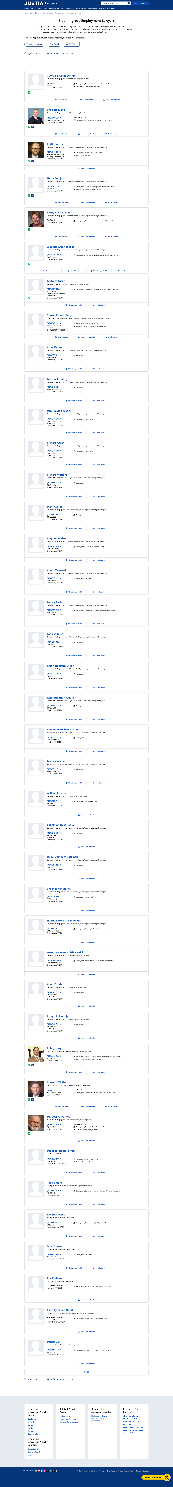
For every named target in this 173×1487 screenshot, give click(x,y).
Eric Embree (54, 1278)
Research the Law (56, 8)
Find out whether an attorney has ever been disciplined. (100, 1418)
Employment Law (48, 13)
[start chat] (167, 1477)
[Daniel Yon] (36, 1348)
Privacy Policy (129, 1471)
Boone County (33, 1449)
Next (86, 1372)
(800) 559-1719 (54, 482)
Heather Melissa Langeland (64, 920)
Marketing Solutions (106, 8)
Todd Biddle (54, 1182)
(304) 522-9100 (54, 1158)
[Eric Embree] (36, 1284)
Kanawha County (34, 1452)
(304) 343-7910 (54, 673)
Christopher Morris (59, 888)
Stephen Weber (56, 538)
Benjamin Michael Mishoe (63, 729)
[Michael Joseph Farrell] (36, 1157)
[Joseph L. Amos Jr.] (36, 1022)
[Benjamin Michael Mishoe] (36, 736)
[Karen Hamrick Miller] (36, 672)
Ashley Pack (54, 602)
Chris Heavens (56, 109)
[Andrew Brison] (36, 287)
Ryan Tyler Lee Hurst (60, 1310)
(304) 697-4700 (54, 1190)
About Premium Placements (134, 1427)
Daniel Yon (54, 1341)
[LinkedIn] (36, 1471)
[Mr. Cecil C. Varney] (36, 1123)
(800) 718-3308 (54, 117)
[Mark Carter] (36, 513)
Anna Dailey (54, 347)
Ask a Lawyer (42, 8)
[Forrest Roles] (36, 640)
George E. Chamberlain (61, 75)
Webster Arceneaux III (61, 246)
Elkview (30, 1431)
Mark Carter (54, 506)
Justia (26, 13)
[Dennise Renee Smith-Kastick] (36, 959)
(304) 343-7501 (54, 387)
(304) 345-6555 (54, 896)
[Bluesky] (50, 1471)
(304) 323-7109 (54, 801)
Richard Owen (55, 442)
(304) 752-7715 (54, 1090)
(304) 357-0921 (54, 641)
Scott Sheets (54, 1246)
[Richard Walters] (36, 481)
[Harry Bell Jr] (36, 185)
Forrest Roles (55, 634)
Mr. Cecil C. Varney (58, 1116)
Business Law (65, 1416)
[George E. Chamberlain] (36, 82)
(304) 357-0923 (54, 355)
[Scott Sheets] (36, 1253)
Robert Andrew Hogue (61, 825)
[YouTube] (39, 1471)
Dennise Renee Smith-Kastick (65, 952)
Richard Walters (57, 474)
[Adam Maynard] (36, 577)
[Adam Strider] (36, 990)
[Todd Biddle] (36, 1189)
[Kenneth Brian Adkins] (36, 704)
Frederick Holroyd (58, 379)
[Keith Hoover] (36, 150)
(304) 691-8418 (54, 1254)
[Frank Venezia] (36, 767)
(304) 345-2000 (54, 254)
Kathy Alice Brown (58, 212)
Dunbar (30, 1425)
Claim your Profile (130, 1424)
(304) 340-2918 (54, 152)
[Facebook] (42, 1471)
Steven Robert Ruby (59, 315)
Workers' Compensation (69, 1422)
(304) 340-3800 (54, 960)
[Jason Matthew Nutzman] (36, 863)
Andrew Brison (56, 281)
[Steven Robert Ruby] (36, 321)
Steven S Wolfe (56, 1082)
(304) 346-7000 (54, 418)
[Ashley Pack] (36, 608)
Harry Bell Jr (54, 178)
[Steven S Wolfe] (36, 1089)
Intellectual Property (68, 1419)
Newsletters (92, 8)
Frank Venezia (56, 761)
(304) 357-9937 (54, 610)
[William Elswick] (36, 799)
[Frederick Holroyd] (36, 385)
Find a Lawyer (29, 8)
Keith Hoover (55, 144)
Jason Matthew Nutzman (62, 857)
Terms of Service (117, 1471)
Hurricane (31, 1428)
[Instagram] (44, 1471)
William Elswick (56, 793)
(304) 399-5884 (54, 1222)
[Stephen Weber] (36, 545)
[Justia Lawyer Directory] (33, 3)
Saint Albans (32, 1422)
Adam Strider (55, 984)
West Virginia (59, 13)
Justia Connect (82, 1471)
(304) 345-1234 (54, 323)
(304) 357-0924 (54, 514)
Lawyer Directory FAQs (132, 1421)
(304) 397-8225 (54, 289)
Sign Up (144, 3)
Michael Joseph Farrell (61, 1150)
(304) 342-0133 (54, 928)
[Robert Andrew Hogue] (36, 831)
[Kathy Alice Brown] (36, 219)
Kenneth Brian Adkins (60, 697)
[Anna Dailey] (36, 353)
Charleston (32, 1419)
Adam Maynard (56, 570)
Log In (136, 3)
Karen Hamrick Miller (60, 665)
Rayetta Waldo (56, 1214)
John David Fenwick (59, 411)
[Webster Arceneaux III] (36, 253)
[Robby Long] (36, 1054)
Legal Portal (93, 1471)
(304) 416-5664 (54, 1056)
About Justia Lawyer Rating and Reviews (133, 1431)
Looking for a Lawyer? (153, 1477)
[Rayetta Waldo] (36, 1221)
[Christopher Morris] (36, 895)
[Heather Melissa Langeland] (36, 927)
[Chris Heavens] (36, 116)
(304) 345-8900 (54, 546)
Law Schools (69, 8)
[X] (53, 1471)
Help (108, 1471)
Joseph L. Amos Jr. (58, 1016)
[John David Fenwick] (36, 417)
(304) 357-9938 (54, 864)
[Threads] (47, 1471)
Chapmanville (33, 1434)
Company (101, 1471)
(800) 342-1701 (54, 186)
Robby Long (54, 1048)
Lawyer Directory (35, 13)
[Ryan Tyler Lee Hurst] (36, 1316)
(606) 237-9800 (54, 1124)
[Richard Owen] (36, 449)
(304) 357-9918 (54, 578)
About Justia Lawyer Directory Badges (131, 1417)
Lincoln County (33, 1455)
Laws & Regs (81, 8)
